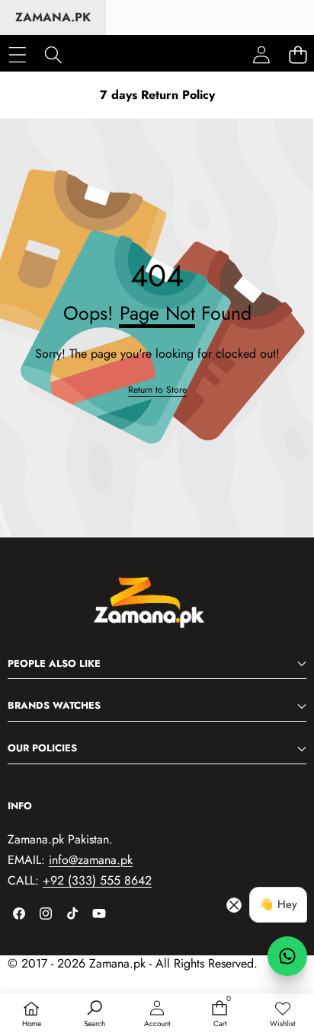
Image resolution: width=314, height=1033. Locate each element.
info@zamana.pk (91, 860)
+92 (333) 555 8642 (97, 880)
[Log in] (261, 55)
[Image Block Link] (157, 610)
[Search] (53, 54)
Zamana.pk (53, 17)
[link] (283, 1014)
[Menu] (17, 54)
